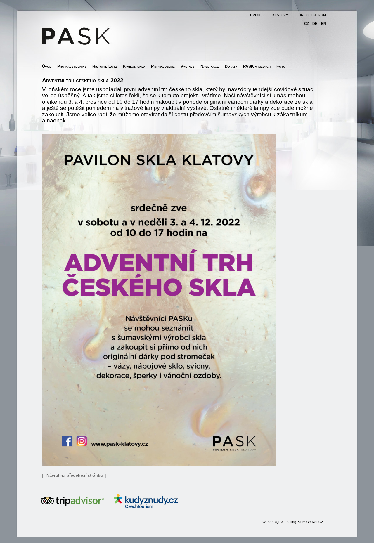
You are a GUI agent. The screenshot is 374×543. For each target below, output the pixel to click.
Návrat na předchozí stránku (74, 475)
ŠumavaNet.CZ (310, 522)
